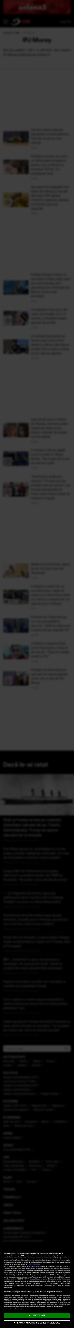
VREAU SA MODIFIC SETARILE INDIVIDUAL (37, 1322)
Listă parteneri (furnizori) (13, 1309)
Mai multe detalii (34, 1264)
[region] (37, 1285)
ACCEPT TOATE (36, 1315)
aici (5, 1279)
